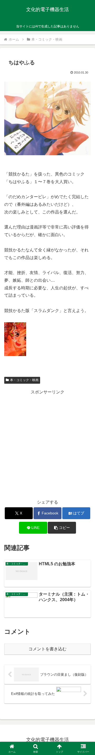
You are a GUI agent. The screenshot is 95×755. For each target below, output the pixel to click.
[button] (62, 528)
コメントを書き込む (47, 649)
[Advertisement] (47, 443)
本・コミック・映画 (24, 380)
